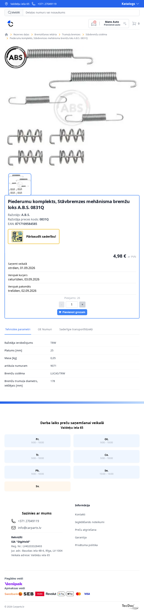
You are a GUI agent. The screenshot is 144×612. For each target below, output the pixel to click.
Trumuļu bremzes (71, 34)
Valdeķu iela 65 (19, 4)
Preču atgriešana (85, 529)
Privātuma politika (86, 545)
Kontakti (80, 514)
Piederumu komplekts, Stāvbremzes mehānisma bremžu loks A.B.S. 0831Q (49, 38)
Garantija (81, 537)
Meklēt (15, 12)
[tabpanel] (72, 108)
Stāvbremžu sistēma (96, 34)
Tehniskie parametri (17, 329)
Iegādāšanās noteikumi (89, 522)
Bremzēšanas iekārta (45, 34)
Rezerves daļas (21, 34)
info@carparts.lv (29, 528)
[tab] (20, 184)
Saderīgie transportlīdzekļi (76, 329)
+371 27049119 (47, 4)
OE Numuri (45, 329)
